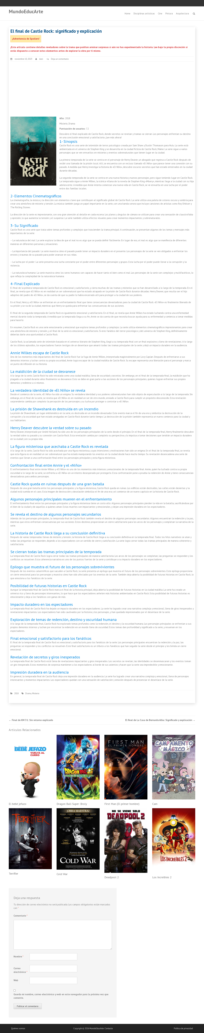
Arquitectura (182, 13)
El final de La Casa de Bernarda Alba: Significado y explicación (160, 720)
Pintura (169, 13)
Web (16, 980)
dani (41, 59)
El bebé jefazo (17, 804)
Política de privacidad (183, 1028)
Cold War (62, 874)
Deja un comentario (60, 59)
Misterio (35, 693)
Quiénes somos (18, 1028)
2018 (16, 693)
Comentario (21, 915)
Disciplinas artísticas (144, 13)
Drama (28, 693)
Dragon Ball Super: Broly (72, 804)
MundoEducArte (26, 11)
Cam (154, 804)
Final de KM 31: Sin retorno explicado (31, 720)
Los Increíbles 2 (161, 877)
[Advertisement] (102, 87)
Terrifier (13, 873)
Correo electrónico (20, 970)
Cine (160, 13)
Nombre (18, 956)
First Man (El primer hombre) (121, 804)
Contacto (109, 1028)
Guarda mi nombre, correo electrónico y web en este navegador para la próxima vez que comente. (61, 996)
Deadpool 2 (111, 877)
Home (127, 13)
